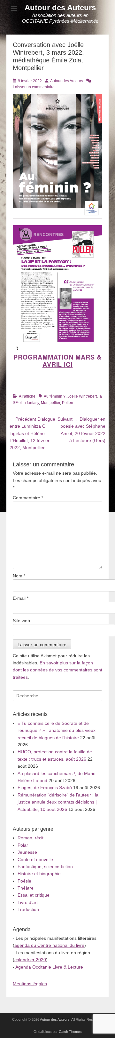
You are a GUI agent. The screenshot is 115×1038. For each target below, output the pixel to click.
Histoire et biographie (39, 873)
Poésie (24, 880)
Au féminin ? (54, 396)
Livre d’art (28, 902)
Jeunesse (27, 852)
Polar (23, 845)
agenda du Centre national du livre (49, 945)
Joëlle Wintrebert (82, 396)
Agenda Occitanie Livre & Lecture (49, 967)
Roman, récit (30, 837)
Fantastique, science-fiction (45, 866)
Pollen (67, 402)
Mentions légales (30, 983)
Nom (19, 575)
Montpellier (50, 402)
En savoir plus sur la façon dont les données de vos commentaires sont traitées (57, 670)
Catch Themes (70, 1032)
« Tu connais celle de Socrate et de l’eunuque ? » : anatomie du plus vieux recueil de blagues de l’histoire (57, 730)
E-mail (20, 598)
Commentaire (28, 497)
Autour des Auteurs (60, 7)
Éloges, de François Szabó (45, 787)
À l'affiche (27, 396)
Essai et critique (34, 895)
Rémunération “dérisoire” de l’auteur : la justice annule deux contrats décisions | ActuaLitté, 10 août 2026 (58, 802)
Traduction (28, 909)
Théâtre (26, 888)
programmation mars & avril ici (57, 361)
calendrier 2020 (30, 959)
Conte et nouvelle (35, 859)
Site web (21, 620)
